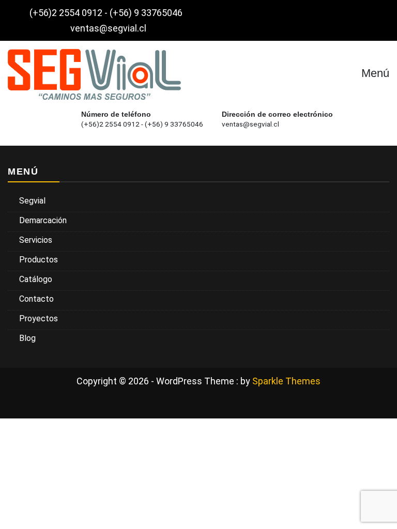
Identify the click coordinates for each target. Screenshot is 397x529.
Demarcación (43, 220)
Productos (38, 259)
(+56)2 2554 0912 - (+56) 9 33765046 (105, 12)
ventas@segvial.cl (108, 28)
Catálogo (35, 279)
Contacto (36, 299)
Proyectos (38, 318)
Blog (27, 338)
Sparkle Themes (286, 381)
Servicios (35, 240)
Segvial (32, 201)
